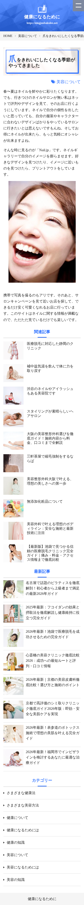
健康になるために (42, 899)
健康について (17, 818)
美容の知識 (16, 880)
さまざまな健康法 (21, 793)
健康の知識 (16, 842)
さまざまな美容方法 (23, 805)
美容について (27, 36)
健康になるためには (23, 830)
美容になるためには (23, 867)
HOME (8, 36)
